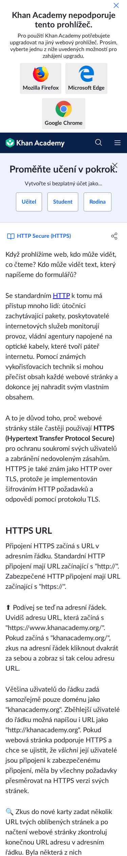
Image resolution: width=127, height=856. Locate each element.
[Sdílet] (114, 236)
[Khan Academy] (32, 143)
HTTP (61, 296)
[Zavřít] (116, 5)
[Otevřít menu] (117, 143)
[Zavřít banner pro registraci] (115, 165)
